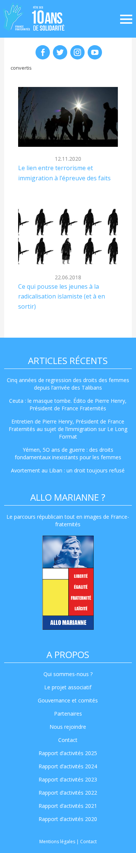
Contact (67, 739)
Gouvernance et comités (68, 700)
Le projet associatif (67, 687)
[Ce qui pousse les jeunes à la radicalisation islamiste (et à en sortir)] (68, 235)
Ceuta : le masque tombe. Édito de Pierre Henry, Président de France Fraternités (68, 404)
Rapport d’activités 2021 (68, 805)
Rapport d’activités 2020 (68, 819)
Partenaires (68, 713)
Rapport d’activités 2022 (68, 792)
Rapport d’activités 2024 (68, 766)
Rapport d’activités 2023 (68, 779)
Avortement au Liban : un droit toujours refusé (68, 470)
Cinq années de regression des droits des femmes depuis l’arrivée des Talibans (68, 383)
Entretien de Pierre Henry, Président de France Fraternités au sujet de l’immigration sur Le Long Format (68, 429)
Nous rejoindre (67, 726)
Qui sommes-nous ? (68, 674)
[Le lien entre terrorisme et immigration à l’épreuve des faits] (68, 117)
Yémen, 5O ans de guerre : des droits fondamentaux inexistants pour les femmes (68, 453)
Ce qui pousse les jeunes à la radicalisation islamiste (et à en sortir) (61, 296)
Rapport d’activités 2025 (68, 753)
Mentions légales (57, 841)
